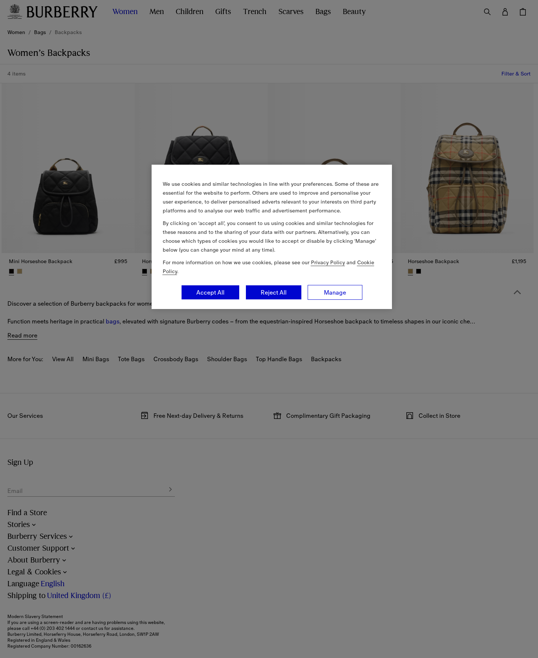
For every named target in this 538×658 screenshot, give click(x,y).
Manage (335, 292)
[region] (272, 237)
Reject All (274, 292)
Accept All (210, 292)
